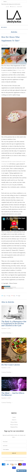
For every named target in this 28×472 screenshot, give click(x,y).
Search (14, 417)
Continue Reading (6, 333)
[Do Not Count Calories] (14, 350)
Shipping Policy (14, 427)
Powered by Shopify (19, 460)
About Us (14, 419)
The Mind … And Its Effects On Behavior (12, 394)
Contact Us (22, 470)
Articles (14, 32)
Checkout (19, 6)
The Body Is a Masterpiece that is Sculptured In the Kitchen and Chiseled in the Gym (13, 323)
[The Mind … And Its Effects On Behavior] (14, 384)
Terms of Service (14, 424)
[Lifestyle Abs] (14, 17)
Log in (7, 6)
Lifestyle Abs (11, 460)
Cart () (13, 6)
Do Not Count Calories (10, 365)
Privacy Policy (14, 422)
